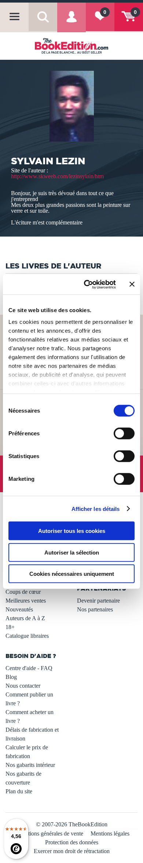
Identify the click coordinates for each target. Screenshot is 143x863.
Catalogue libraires (27, 636)
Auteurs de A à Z (25, 618)
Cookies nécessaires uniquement (71, 574)
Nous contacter (23, 686)
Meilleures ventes (26, 600)
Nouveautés (19, 609)
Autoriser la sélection (71, 552)
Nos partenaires (95, 609)
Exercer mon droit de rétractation (72, 851)
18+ (10, 627)
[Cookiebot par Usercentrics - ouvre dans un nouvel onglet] (87, 284)
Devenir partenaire (98, 600)
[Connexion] (71, 22)
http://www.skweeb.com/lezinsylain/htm (57, 176)
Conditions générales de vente (48, 833)
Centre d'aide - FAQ (29, 668)
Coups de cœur (23, 592)
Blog (11, 677)
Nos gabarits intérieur (30, 765)
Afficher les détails (96, 508)
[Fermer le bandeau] (132, 284)
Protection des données (71, 842)
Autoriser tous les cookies (71, 531)
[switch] (124, 433)
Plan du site (19, 791)
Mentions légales (110, 833)
